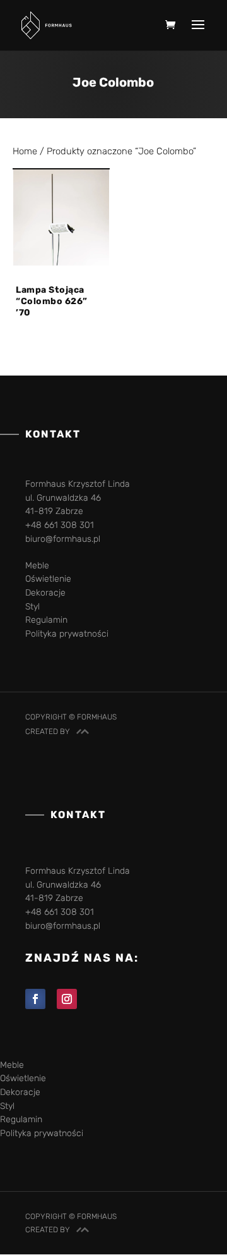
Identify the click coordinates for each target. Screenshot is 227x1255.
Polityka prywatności (66, 633)
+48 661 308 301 (59, 525)
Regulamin (46, 620)
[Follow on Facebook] (35, 999)
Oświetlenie (48, 578)
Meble (37, 565)
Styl (32, 606)
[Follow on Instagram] (67, 999)
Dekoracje (45, 592)
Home (25, 151)
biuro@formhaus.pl (62, 539)
